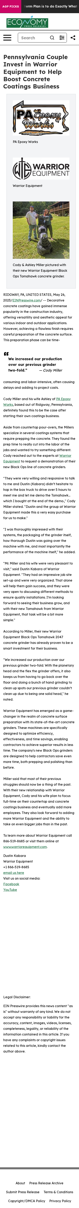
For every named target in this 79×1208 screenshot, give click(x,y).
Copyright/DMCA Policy (26, 1201)
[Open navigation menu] (7, 38)
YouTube (10, 890)
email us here (13, 873)
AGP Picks (10, 6)
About (20, 1183)
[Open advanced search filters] (62, 37)
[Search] (52, 37)
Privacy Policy (60, 1201)
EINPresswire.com (26, 300)
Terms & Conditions (58, 1192)
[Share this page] (73, 38)
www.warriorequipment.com (25, 847)
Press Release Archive (46, 1183)
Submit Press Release (23, 1192)
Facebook (11, 884)
